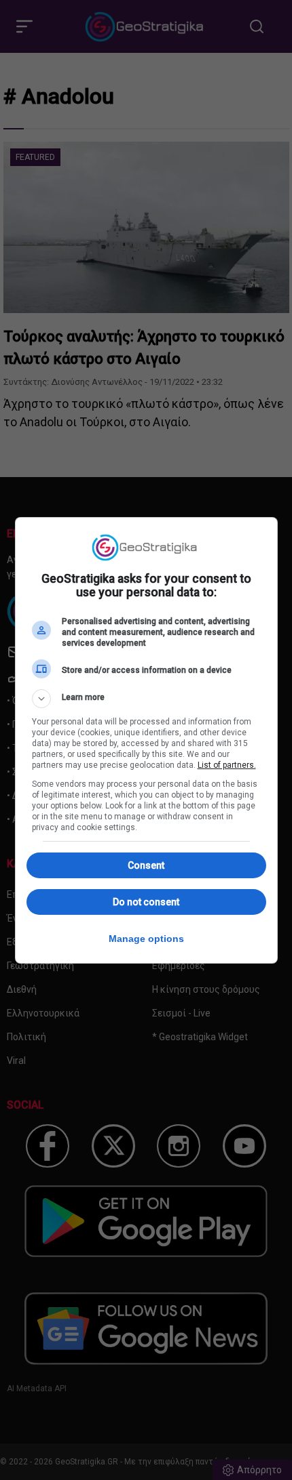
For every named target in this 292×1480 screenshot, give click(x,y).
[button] (146, 698)
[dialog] (146, 740)
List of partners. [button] (227, 765)
